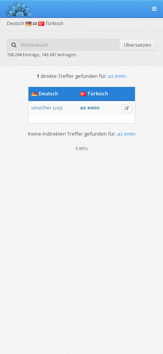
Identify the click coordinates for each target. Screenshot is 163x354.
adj (58, 108)
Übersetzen (137, 44)
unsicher (41, 107)
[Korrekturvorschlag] (127, 108)
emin (93, 107)
